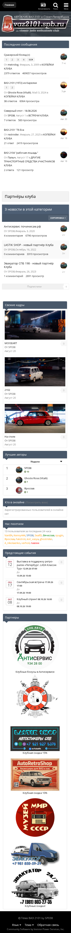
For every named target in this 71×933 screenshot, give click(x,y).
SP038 (11, 115)
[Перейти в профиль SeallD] (63, 155)
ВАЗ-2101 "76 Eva (14, 130)
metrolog (13, 64)
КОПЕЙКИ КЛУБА (14, 96)
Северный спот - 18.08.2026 (20, 110)
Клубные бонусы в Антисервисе (35, 671)
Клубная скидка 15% (35, 753)
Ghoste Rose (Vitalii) (19, 92)
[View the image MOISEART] (35, 325)
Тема (28, 925)
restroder (13, 134)
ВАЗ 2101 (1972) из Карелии (20, 83)
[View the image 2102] (35, 372)
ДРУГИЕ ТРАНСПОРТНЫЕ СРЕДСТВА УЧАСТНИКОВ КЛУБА (29, 161)
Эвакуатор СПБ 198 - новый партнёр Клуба (29, 265)
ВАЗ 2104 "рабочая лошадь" (21, 152)
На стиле (10, 436)
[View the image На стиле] (35, 418)
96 (30, 59)
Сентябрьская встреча (30, 582)
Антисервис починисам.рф (22, 226)
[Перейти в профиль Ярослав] (19, 490)
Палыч (12, 157)
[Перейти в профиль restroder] (63, 85)
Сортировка (57, 218)
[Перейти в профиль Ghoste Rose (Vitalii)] (19, 480)
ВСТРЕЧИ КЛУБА (38, 115)
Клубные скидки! (35, 906)
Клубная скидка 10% (35, 793)
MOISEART (11, 343)
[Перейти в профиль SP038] (63, 57)
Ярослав (29, 488)
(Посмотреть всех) (36, 502)
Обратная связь (48, 925)
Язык (16, 925)
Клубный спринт (27, 599)
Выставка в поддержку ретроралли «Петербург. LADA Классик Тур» (37, 565)
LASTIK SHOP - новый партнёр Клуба (28, 245)
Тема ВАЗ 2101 (31, 918)
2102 (7, 390)
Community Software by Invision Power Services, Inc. (35, 929)
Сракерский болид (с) (17, 55)
